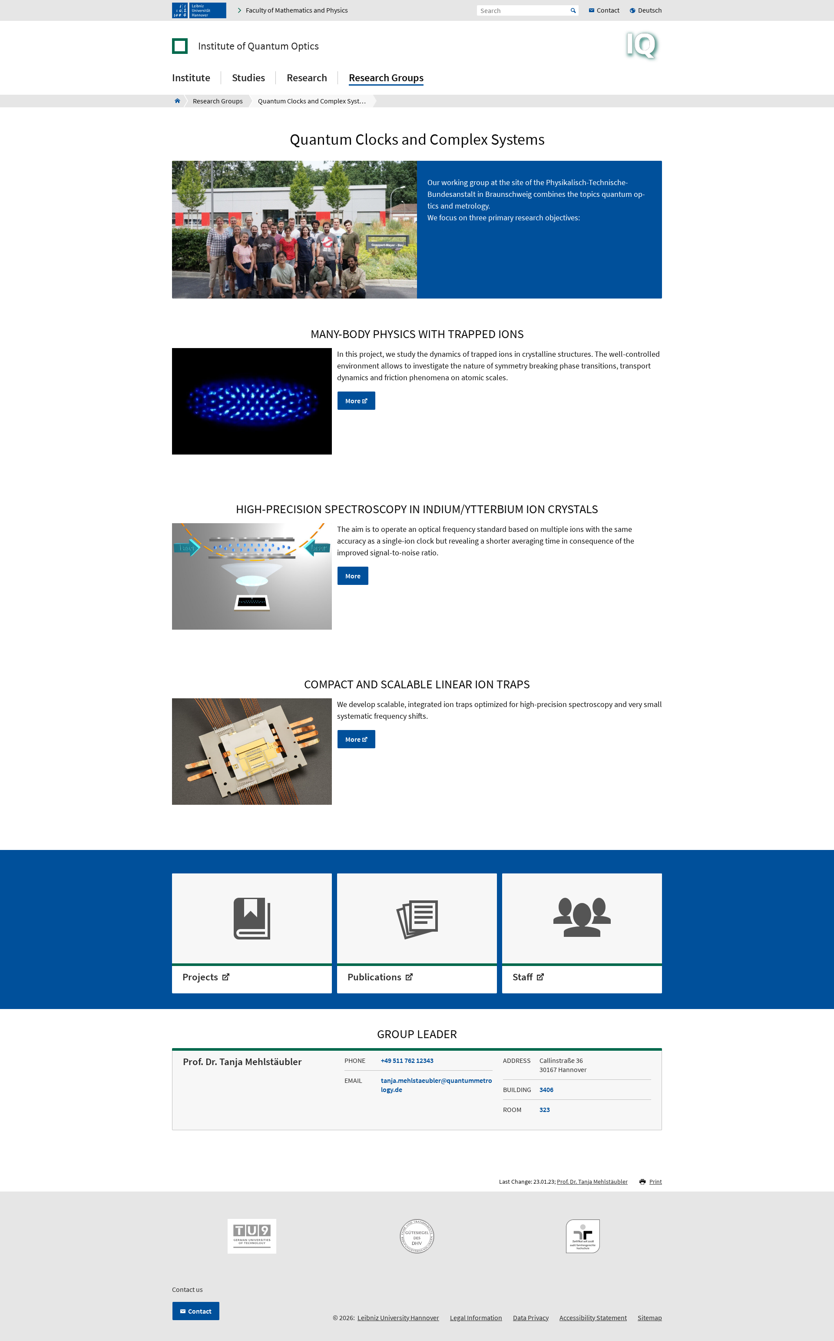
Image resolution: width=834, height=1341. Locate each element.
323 (544, 1109)
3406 (546, 1089)
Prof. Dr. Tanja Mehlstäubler (592, 1181)
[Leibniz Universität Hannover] (199, 10)
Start (573, 10)
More (353, 400)
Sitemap (650, 1317)
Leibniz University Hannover (398, 1317)
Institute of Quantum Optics (258, 46)
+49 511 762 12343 (407, 1060)
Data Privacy (531, 1317)
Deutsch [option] (650, 10)
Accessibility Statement (593, 1317)
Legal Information (476, 1317)
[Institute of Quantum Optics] (175, 101)
